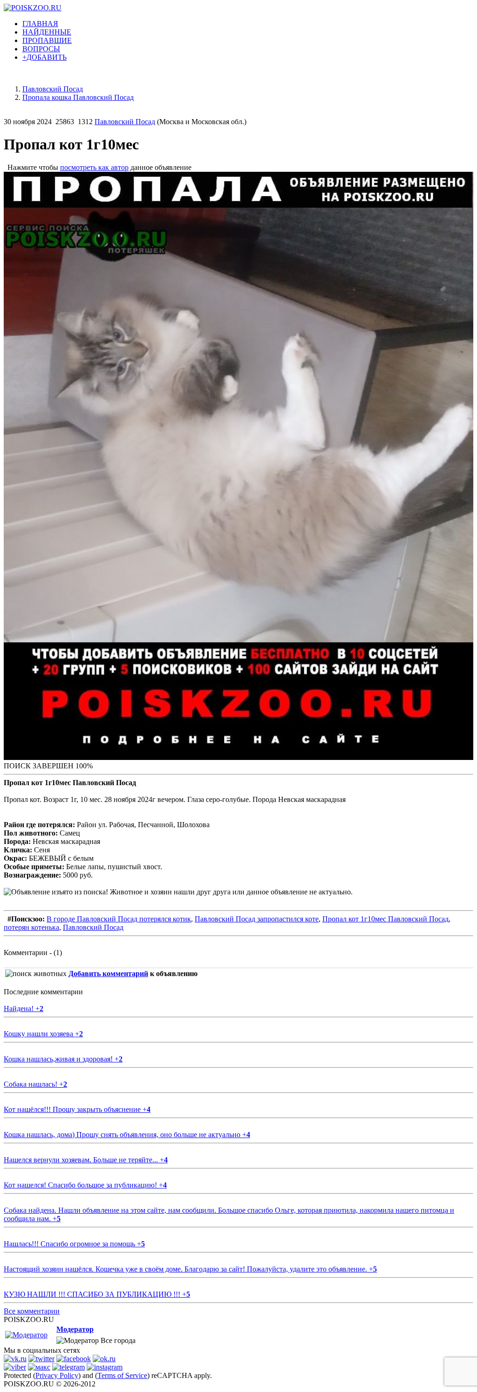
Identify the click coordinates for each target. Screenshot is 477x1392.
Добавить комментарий (108, 973)
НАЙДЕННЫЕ (46, 32)
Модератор (75, 1329)
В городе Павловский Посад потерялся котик (119, 919)
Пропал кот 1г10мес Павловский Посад (385, 919)
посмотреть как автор (94, 167)
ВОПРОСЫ (41, 49)
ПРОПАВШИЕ (47, 40)
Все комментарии (32, 1311)
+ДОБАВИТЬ (44, 57)
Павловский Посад (125, 122)
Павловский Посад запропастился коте (257, 919)
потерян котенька (31, 927)
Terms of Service (122, 1375)
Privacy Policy (56, 1375)
